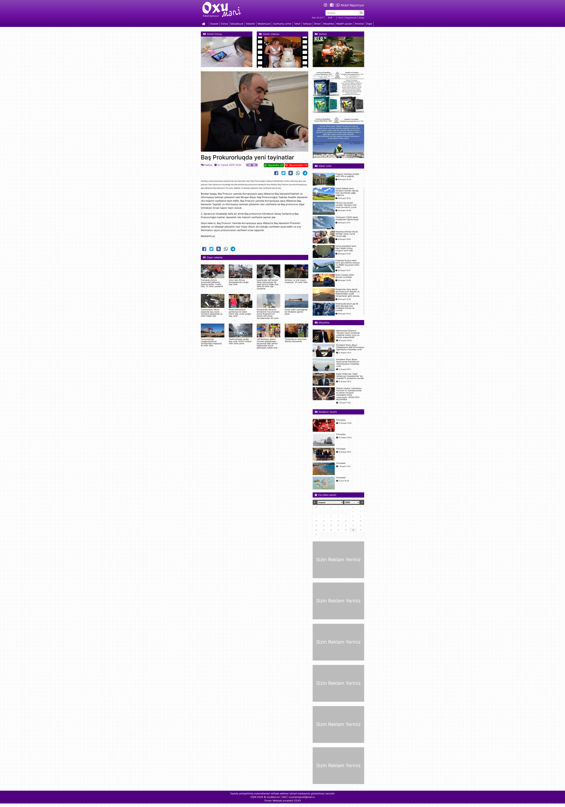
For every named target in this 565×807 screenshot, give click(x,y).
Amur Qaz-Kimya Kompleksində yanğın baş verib (239, 282)
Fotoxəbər (341, 420)
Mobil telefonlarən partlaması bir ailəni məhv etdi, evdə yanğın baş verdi (240, 312)
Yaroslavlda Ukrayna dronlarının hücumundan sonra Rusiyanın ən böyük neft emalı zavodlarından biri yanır (268, 313)
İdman (317, 23)
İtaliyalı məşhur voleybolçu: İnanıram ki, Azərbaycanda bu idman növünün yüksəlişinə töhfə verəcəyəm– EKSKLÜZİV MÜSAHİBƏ (349, 394)
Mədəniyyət (264, 23)
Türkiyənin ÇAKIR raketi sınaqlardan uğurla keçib (346, 218)
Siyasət (214, 23)
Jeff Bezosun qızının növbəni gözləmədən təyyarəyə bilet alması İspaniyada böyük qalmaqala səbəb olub (267, 343)
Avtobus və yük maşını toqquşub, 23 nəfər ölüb (296, 281)
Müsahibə (328, 23)
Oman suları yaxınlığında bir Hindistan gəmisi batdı (296, 311)
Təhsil (297, 23)
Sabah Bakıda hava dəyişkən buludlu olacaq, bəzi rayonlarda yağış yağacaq (347, 191)
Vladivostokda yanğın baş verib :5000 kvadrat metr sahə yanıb (240, 341)
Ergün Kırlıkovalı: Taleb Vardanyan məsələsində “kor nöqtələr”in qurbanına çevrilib (350, 376)
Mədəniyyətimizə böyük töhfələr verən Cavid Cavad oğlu (346, 234)
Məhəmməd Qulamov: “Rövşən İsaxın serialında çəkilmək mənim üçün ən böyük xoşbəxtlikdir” (348, 334)
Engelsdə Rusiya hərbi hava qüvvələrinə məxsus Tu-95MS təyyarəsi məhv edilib (347, 263)
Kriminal (359, 23)
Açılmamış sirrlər (282, 23)
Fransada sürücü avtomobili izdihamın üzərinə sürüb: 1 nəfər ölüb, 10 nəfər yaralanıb (212, 283)
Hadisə (208, 164)
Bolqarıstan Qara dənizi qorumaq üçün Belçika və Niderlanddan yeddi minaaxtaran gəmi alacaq (347, 292)
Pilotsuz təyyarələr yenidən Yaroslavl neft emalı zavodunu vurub (346, 205)
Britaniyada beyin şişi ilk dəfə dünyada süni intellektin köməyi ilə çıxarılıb (346, 307)
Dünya (224, 23)
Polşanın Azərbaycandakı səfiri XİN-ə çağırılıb (347, 175)
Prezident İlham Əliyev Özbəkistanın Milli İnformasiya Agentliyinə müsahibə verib (350, 347)
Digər (369, 23)
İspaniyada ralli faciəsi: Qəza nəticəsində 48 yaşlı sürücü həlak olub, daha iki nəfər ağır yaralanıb (268, 284)
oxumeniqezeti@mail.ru (302, 797)
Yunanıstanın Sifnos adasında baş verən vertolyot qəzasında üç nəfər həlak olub (211, 312)
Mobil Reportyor (352, 5)
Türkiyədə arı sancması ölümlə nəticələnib (295, 340)
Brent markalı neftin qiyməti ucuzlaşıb (344, 276)
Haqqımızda (351, 17)
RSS (284, 797)
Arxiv (340, 17)
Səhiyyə (307, 23)
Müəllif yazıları (344, 23)
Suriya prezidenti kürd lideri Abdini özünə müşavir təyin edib (345, 248)
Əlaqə (361, 17)
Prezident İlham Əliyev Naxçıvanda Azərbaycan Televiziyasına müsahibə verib (347, 362)
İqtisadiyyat (236, 23)
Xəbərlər (250, 23)
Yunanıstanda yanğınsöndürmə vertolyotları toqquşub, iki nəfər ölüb (211, 342)
